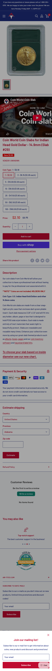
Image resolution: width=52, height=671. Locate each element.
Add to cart (26, 236)
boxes (14, 339)
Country (6, 413)
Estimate (11, 455)
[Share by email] (47, 260)
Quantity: (7, 226)
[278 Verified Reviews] (26, 571)
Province (7, 426)
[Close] (48, 635)
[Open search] (36, 16)
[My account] (41, 16)
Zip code (6, 438)
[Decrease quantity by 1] (15, 226)
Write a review (26, 493)
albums (8, 339)
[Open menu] (4, 16)
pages (20, 339)
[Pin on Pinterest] (37, 260)
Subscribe (26, 665)
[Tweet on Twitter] (42, 260)
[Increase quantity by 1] (29, 226)
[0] (47, 16)
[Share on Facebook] (32, 260)
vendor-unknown (11, 161)
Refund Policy (9, 467)
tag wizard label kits (23, 343)
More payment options (26, 251)
